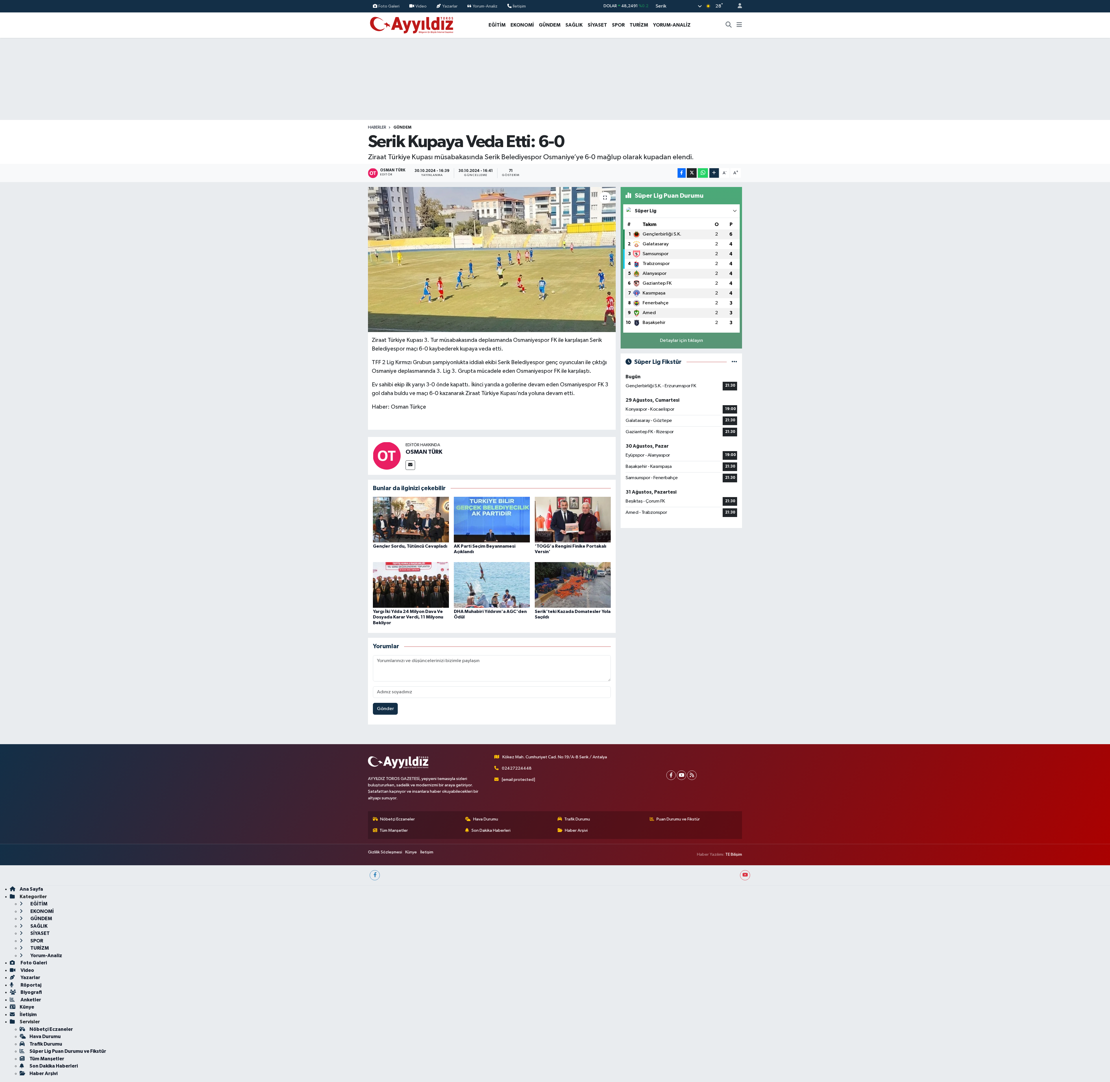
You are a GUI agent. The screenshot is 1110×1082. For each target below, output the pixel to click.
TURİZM (639, 25)
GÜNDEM (549, 25)
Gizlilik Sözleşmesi (385, 852)
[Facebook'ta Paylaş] (682, 173)
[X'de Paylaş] (692, 173)
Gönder (385, 708)
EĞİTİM (497, 25)
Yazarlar (450, 6)
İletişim (519, 6)
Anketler (30, 999)
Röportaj (30, 985)
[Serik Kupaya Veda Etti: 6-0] (492, 259)
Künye (411, 852)
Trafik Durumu (577, 819)
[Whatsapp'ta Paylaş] (703, 173)
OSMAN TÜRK (424, 452)
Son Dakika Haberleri (490, 830)
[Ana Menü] (739, 25)
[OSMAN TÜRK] (387, 455)
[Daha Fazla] (714, 173)
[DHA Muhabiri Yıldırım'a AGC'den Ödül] (492, 584)
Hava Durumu (485, 819)
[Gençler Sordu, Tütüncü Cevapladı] (411, 519)
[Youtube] (681, 775)
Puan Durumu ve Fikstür (678, 819)
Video (421, 6)
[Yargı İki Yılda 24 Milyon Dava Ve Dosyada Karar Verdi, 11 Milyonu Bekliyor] (411, 584)
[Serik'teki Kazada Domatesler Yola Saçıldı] (573, 584)
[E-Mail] (410, 465)
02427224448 (517, 768)
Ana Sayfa (31, 889)
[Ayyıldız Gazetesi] (412, 24)
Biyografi (31, 992)
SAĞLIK (574, 25)
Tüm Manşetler (394, 830)
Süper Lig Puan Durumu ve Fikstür (67, 1051)
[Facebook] (671, 775)
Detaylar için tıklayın (681, 340)
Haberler (377, 127)
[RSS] (692, 775)
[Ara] (728, 25)
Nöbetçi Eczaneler (397, 819)
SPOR (618, 25)
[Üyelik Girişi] (737, 6)
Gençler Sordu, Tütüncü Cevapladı (410, 546)
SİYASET (597, 25)
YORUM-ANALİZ (672, 25)
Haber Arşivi (576, 830)
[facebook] (375, 875)
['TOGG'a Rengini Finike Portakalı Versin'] (573, 519)
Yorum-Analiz (485, 6)
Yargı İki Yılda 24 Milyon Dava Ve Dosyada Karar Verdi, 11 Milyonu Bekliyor (408, 617)
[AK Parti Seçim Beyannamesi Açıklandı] (492, 519)
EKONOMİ (522, 25)
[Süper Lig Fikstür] (734, 362)
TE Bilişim (733, 854)
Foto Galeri (388, 6)
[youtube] (745, 875)
